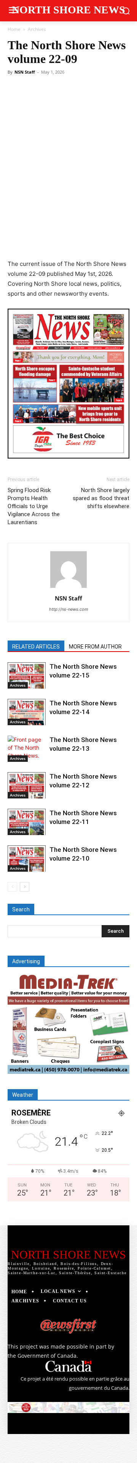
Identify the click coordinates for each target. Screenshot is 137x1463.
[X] (56, 241)
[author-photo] (68, 587)
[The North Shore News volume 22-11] (27, 822)
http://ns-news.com (68, 609)
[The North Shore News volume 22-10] (27, 858)
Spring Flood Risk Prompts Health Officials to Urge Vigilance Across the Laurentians (34, 506)
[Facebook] (39, 241)
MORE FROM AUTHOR (95, 647)
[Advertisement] (68, 150)
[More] (110, 241)
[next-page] (24, 887)
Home (14, 29)
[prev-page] (12, 887)
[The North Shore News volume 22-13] (27, 749)
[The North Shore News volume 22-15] (27, 675)
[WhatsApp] (91, 241)
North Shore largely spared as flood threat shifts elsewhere (101, 498)
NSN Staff (24, 72)
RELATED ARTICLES (36, 647)
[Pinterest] (74, 241)
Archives (37, 29)
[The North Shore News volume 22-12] (27, 785)
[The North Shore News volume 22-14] (27, 712)
